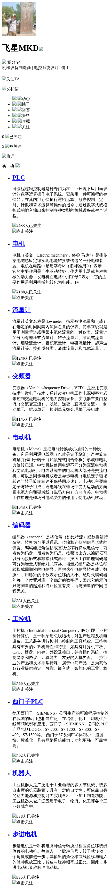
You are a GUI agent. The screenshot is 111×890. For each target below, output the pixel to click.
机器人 (21, 773)
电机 (18, 243)
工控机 (21, 618)
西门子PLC (27, 701)
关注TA (13, 79)
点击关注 (25, 231)
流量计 (21, 310)
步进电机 (24, 834)
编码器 (21, 525)
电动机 (21, 437)
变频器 (21, 376)
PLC (18, 177)
